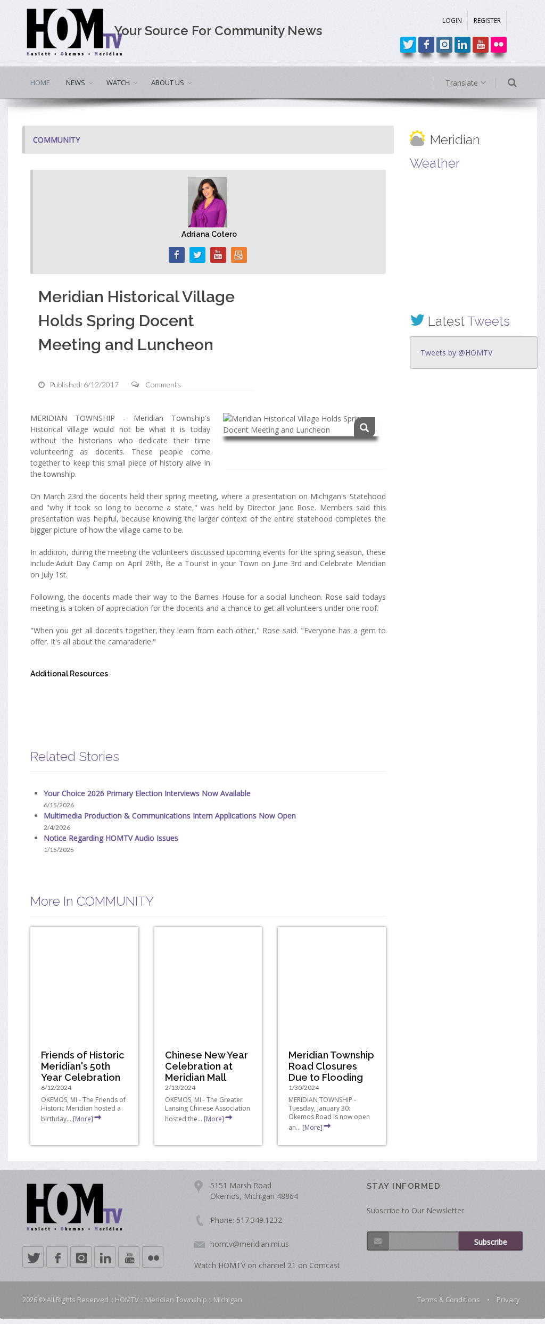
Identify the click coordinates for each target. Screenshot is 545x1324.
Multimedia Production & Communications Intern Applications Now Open (170, 815)
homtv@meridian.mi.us (249, 1244)
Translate (462, 83)
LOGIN (452, 20)
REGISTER (487, 20)
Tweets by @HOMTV (456, 352)
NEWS (75, 82)
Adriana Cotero (209, 234)
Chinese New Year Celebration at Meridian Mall (206, 1066)
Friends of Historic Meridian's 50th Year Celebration (82, 1066)
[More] (83, 1118)
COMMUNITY (56, 140)
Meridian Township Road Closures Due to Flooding (331, 1066)
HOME (40, 82)
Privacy (508, 1299)
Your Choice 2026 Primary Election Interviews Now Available (147, 793)
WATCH (118, 82)
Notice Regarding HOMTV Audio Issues (111, 838)
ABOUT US (167, 82)
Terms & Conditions (448, 1299)
